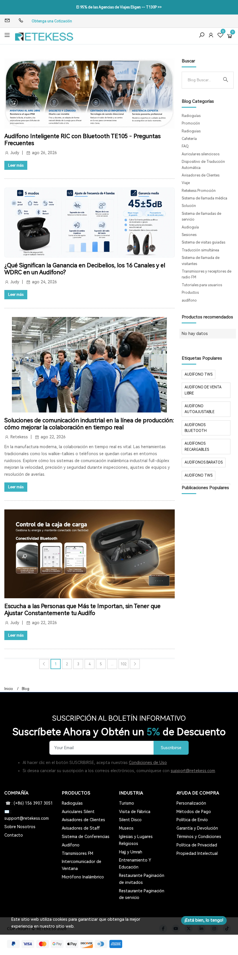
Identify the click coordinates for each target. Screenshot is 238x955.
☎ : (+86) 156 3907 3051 (28, 803)
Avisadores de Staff (81, 828)
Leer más (16, 165)
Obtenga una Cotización (52, 21)
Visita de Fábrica (134, 811)
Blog (25, 689)
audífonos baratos (204, 462)
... (112, 664)
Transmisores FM (77, 853)
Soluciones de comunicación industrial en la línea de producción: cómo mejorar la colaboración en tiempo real (89, 424)
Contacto (13, 835)
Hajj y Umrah (130, 852)
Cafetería (189, 139)
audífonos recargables (197, 446)
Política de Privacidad (196, 845)
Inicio (8, 689)
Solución (189, 206)
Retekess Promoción (199, 191)
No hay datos (195, 333)
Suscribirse (171, 747)
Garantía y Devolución (197, 828)
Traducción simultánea (200, 250)
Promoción (191, 123)
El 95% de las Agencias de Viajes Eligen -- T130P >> (119, 7)
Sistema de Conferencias (85, 836)
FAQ (185, 146)
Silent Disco (130, 819)
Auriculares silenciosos (200, 154)
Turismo (126, 803)
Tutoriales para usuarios (202, 285)
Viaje (186, 183)
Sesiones (189, 235)
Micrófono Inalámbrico (83, 877)
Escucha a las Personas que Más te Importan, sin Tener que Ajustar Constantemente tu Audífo (82, 610)
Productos (190, 293)
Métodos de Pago (193, 811)
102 (123, 664)
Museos (126, 828)
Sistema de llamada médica (204, 198)
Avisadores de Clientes (200, 175)
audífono (189, 300)
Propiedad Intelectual (197, 853)
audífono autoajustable (199, 409)
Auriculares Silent (78, 811)
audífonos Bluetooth (196, 428)
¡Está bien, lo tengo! (204, 920)
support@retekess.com (193, 770)
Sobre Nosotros (19, 826)
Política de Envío (192, 819)
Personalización (191, 803)
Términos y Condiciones (198, 836)
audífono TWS (198, 374)
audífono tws (198, 475)
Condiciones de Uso (148, 762)
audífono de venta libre (203, 390)
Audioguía (190, 227)
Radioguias (191, 131)
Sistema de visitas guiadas (203, 242)
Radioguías (191, 116)
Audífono (71, 845)
